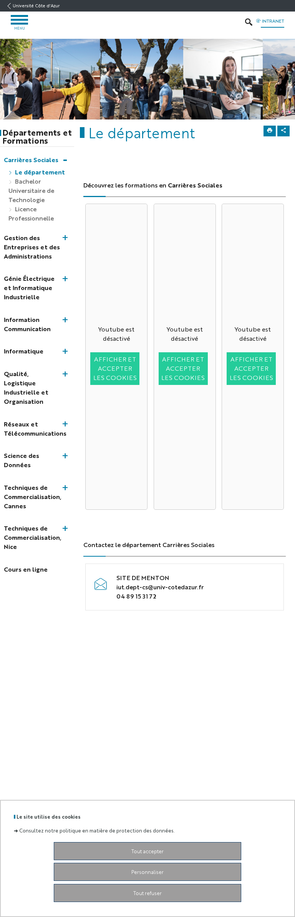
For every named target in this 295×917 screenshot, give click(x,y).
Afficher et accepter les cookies (115, 368)
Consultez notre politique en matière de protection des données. (97, 830)
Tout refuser (147, 893)
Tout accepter (147, 851)
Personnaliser (147, 872)
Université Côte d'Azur (36, 5)
